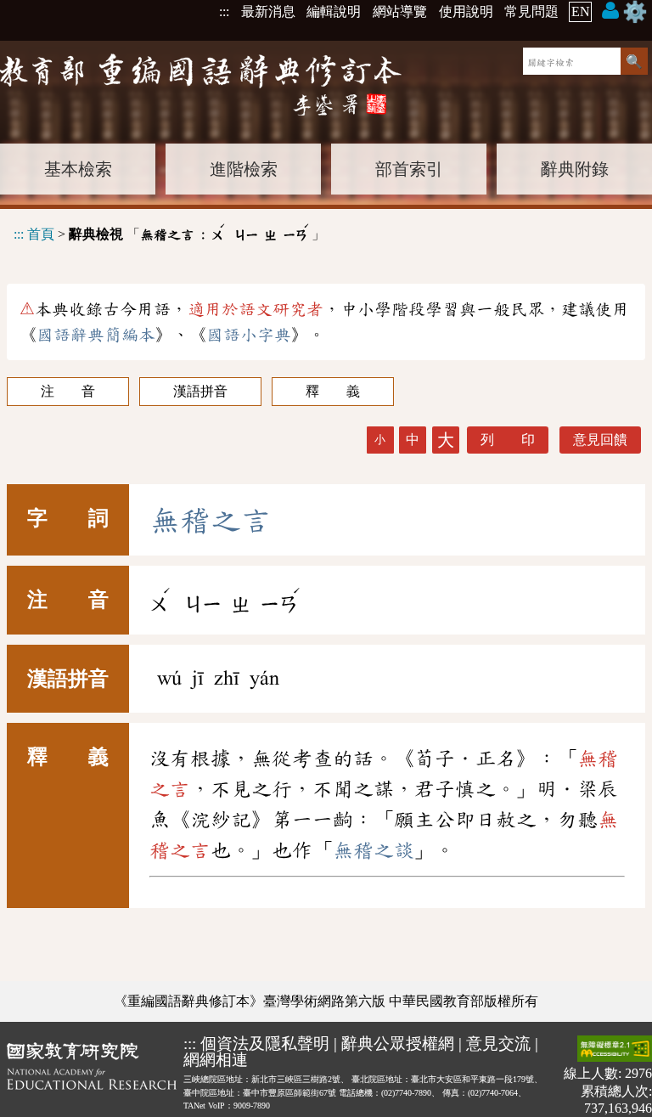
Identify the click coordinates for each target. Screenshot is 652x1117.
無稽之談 (373, 850)
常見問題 (531, 11)
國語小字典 (248, 334)
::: (224, 11)
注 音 (68, 391)
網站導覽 (400, 11)
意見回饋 (600, 439)
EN (580, 11)
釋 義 (333, 391)
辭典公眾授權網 (397, 1043)
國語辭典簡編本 (96, 334)
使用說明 (466, 11)
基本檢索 (78, 169)
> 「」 (169, 231)
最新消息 (268, 11)
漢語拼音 (200, 391)
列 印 (508, 439)
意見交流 (498, 1043)
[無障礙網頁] (614, 1050)
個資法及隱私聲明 (264, 1043)
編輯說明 (333, 11)
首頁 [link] (40, 234)
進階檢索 (244, 169)
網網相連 (215, 1060)
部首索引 (409, 169)
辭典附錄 (575, 169)
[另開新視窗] (92, 1075)
